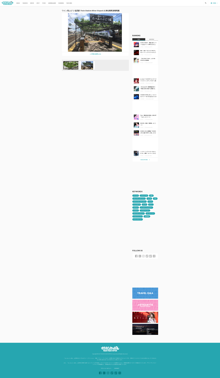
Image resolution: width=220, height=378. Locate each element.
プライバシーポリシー (106, 368)
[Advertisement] (145, 20)
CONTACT (116, 368)
